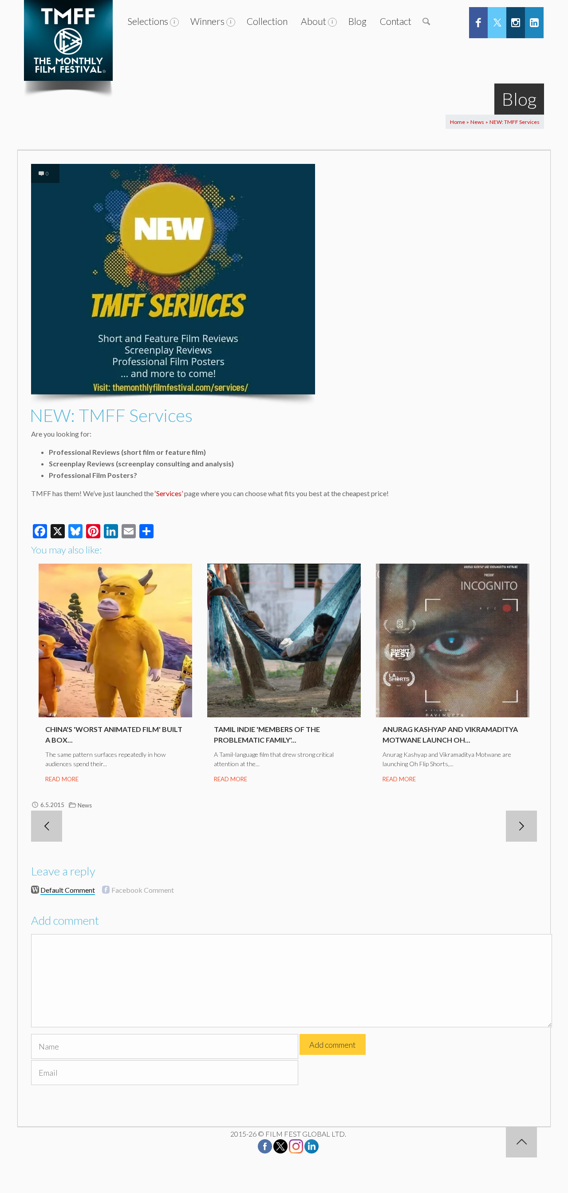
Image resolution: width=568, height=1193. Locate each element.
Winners (207, 21)
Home (457, 122)
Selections (147, 21)
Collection (267, 21)
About (313, 21)
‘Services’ (168, 493)
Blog (357, 21)
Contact (395, 21)
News (477, 122)
